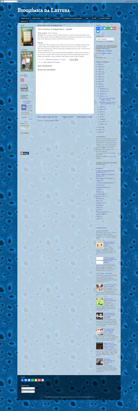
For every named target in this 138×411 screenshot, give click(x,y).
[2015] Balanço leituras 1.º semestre (110, 299)
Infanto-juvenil (100, 194)
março (102, 119)
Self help (98, 205)
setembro (103, 96)
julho (101, 109)
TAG (87, 18)
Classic (98, 218)
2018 (100, 84)
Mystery (98, 192)
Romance (99, 203)
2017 (100, 86)
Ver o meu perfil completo (103, 53)
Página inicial (25, 18)
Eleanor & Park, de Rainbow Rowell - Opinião (109, 243)
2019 (100, 81)
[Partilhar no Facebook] (76, 60)
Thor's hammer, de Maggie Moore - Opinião (107, 99)
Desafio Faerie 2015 (102, 231)
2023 (100, 71)
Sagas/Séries (36, 18)
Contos (98, 180)
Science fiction (100, 214)
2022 (100, 74)
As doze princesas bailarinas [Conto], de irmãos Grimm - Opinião (110, 260)
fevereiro (102, 121)
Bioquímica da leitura (105, 51)
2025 (100, 66)
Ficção (98, 189)
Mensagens (26, 388)
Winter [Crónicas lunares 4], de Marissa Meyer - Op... (107, 103)
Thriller (98, 216)
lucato (75, 397)
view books (30, 119)
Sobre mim (47, 18)
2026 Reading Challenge (27, 102)
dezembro (103, 88)
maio (101, 114)
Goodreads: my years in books (72, 18)
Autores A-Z (24, 21)
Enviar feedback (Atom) (52, 120)
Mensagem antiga (84, 117)
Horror (98, 201)
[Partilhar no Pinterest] (77, 60)
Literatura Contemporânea (104, 183)
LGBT (98, 209)
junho (101, 111)
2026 (100, 64)
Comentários (27, 391)
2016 (100, 127)
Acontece (99, 185)
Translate (110, 41)
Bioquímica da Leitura (43, 10)
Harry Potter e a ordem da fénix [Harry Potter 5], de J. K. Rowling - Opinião (110, 346)
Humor (98, 207)
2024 (100, 69)
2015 (100, 129)
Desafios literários (104, 18)
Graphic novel (100, 196)
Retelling (98, 198)
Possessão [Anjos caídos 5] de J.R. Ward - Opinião (109, 330)
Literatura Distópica (102, 187)
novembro (103, 91)
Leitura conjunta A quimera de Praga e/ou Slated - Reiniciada (109, 316)
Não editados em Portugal (51, 62)
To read (94, 18)
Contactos (57, 18)
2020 (100, 79)
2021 (100, 76)
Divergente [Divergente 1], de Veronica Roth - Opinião (109, 361)
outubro (102, 93)
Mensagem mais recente (48, 117)
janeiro (102, 124)
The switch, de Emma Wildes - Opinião (110, 285)
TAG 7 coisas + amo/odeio (104, 273)
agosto (102, 107)
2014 (100, 132)
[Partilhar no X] (74, 60)
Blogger (91, 397)
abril (101, 116)
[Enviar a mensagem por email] (70, 60)
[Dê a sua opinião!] (72, 60)
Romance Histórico (101, 212)
